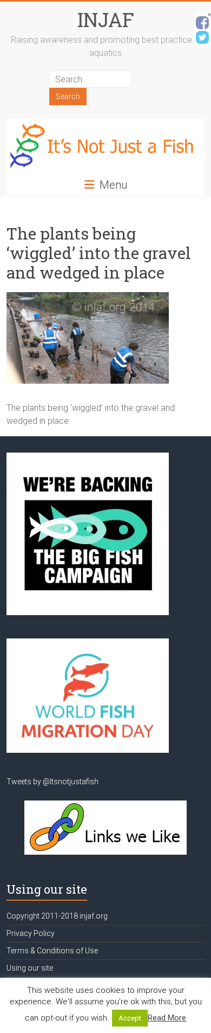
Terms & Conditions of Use (52, 950)
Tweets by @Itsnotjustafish (52, 781)
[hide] (209, 15)
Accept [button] (129, 1018)
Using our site (29, 968)
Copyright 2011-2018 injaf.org (57, 916)
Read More (167, 1018)
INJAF (105, 20)
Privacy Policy (30, 933)
